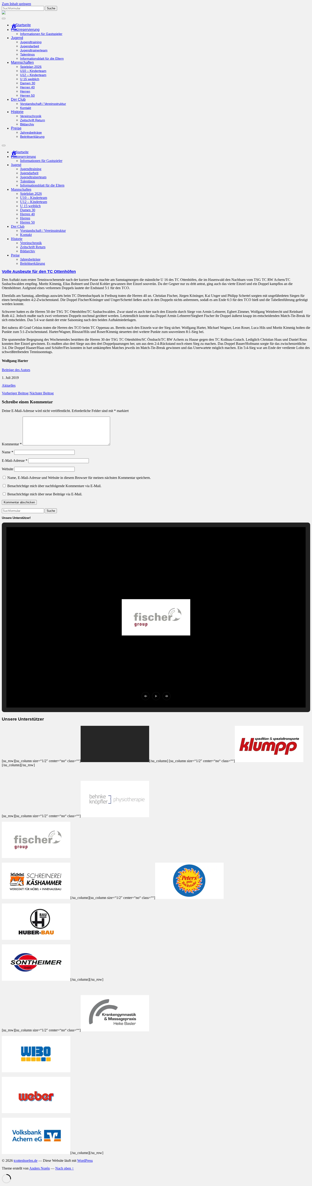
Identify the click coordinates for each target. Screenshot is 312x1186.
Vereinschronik (30, 116)
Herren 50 (27, 95)
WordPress (85, 1160)
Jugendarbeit (29, 46)
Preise (16, 128)
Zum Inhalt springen (16, 4)
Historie (17, 112)
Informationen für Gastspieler (41, 34)
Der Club (18, 99)
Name (7, 452)
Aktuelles (9, 385)
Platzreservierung (25, 30)
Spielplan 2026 (31, 67)
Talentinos (27, 54)
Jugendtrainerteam (34, 50)
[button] (145, 696)
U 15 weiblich (29, 79)
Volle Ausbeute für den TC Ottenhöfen (39, 271)
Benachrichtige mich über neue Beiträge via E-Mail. (44, 494)
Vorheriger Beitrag (15, 393)
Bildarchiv (27, 124)
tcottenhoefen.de (25, 1160)
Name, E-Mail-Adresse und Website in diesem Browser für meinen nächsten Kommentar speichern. (79, 478)
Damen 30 (27, 83)
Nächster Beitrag (41, 393)
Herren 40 (27, 87)
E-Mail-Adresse (14, 460)
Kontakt (25, 108)
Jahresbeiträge (31, 132)
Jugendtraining (31, 42)
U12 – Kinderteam (33, 75)
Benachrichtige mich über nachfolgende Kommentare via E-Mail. (54, 486)
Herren (25, 91)
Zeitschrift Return (32, 120)
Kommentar (12, 444)
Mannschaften (22, 62)
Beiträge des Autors (16, 370)
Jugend (17, 38)
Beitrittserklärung (32, 136)
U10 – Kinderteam (33, 71)
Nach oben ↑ (64, 1168)
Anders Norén (39, 1168)
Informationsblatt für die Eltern (42, 58)
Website (7, 469)
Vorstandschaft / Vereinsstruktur (43, 104)
